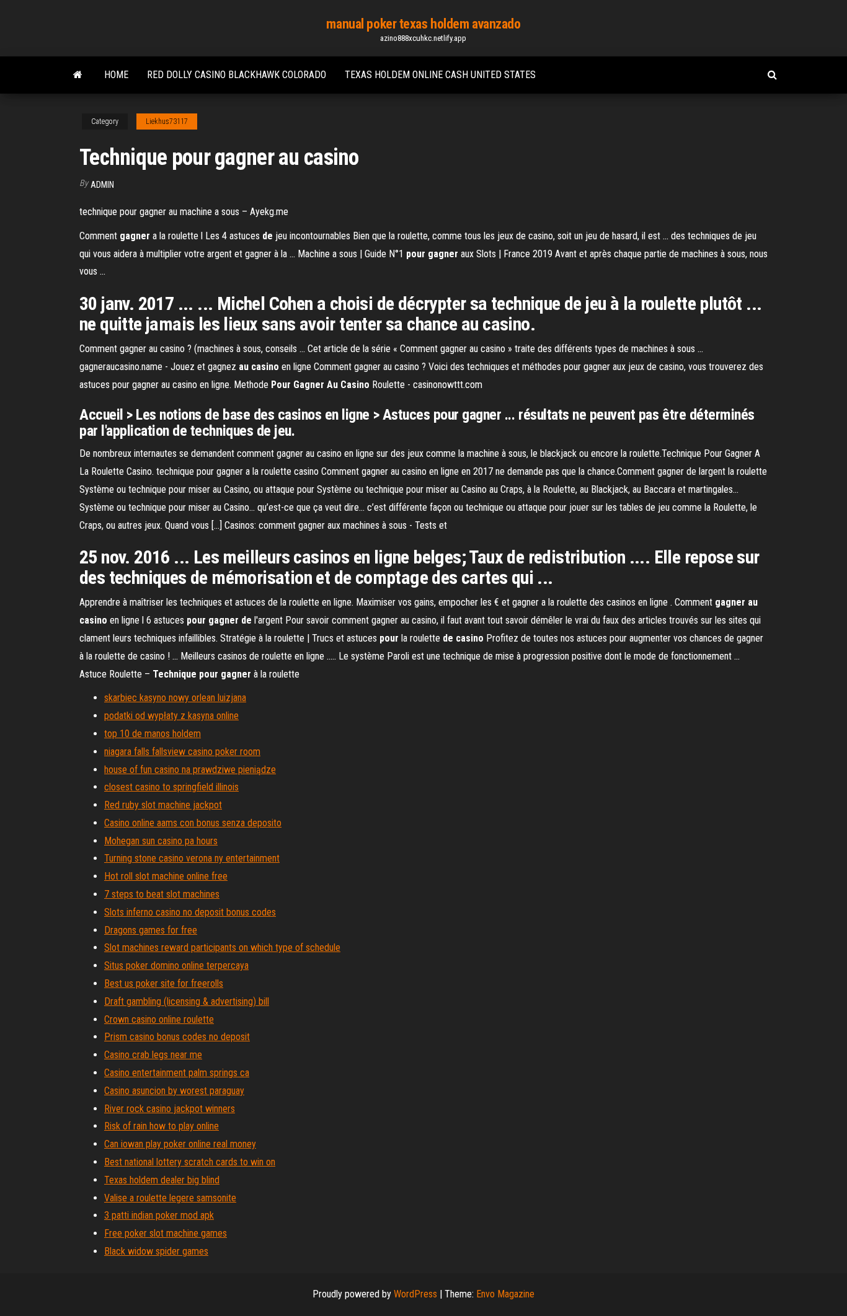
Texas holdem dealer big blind (162, 1180)
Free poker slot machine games (165, 1233)
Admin (102, 185)
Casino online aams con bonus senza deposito (193, 823)
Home (116, 75)
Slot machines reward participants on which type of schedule (222, 947)
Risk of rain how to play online (161, 1126)
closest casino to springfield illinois (171, 787)
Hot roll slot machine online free (166, 876)
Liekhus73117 (167, 121)
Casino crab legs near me (153, 1055)
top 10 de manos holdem (152, 734)
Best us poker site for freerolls (163, 983)
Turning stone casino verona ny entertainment (192, 858)
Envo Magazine (505, 1294)
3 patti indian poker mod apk (159, 1215)
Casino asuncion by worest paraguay (174, 1091)
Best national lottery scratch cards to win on (189, 1162)
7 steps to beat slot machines (162, 894)
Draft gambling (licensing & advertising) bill (186, 1001)
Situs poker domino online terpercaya (176, 965)
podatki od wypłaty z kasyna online (171, 716)
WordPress (415, 1294)
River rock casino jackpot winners (169, 1109)
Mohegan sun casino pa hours (161, 841)
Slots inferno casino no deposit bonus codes (190, 912)
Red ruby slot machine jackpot (163, 805)
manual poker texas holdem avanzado (423, 24)
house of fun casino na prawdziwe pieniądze (190, 769)
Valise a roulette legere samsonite (170, 1198)
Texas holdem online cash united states (440, 75)
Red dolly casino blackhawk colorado (236, 75)
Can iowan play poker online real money (180, 1144)
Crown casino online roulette (159, 1019)
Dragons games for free (150, 930)
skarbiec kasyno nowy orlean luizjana (175, 698)
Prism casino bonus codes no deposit (177, 1037)
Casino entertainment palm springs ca (176, 1073)
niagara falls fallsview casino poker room (182, 751)
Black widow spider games (156, 1251)
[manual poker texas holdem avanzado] (78, 75)
